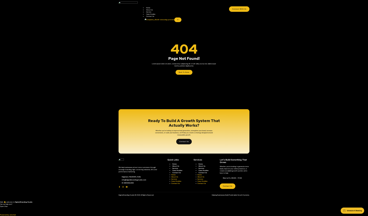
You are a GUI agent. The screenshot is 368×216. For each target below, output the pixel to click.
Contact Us (150, 16)
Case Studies (150, 14)
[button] (184, 209)
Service (148, 12)
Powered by (8, 215)
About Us (149, 10)
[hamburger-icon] (220, 8)
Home (148, 8)
